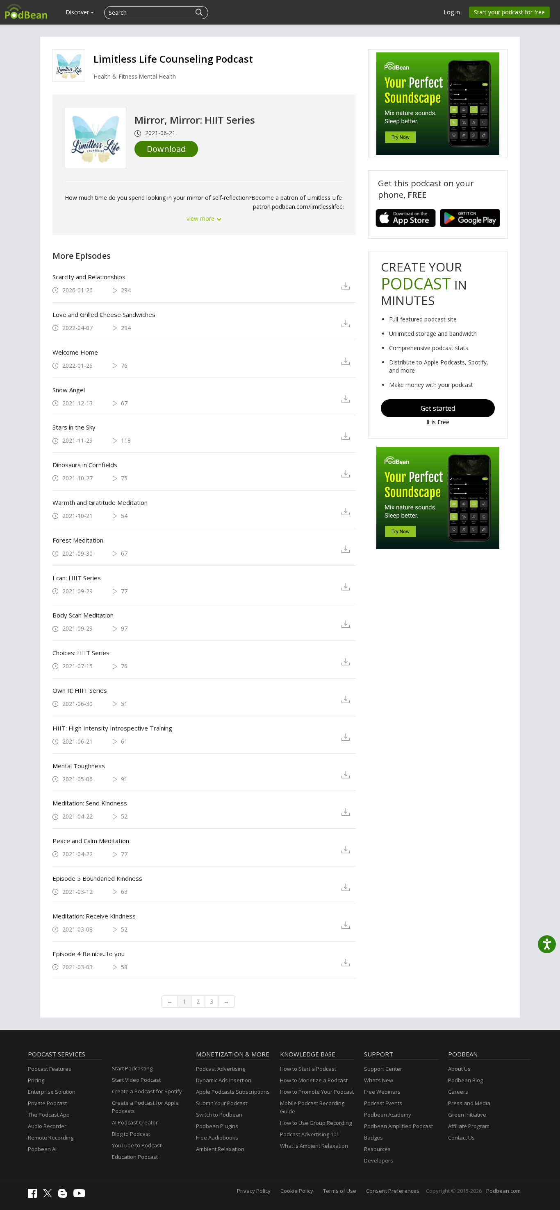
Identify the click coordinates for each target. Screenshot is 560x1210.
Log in (452, 12)
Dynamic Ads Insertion (223, 1080)
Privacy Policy (254, 1190)
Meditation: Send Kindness (89, 803)
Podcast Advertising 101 (309, 1134)
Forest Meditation (77, 540)
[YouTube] (81, 1195)
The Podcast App (49, 1114)
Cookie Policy (296, 1190)
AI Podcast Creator (135, 1122)
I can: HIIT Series (76, 577)
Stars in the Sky (74, 427)
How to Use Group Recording (316, 1122)
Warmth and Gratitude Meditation (100, 502)
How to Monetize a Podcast (314, 1080)
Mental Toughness (78, 765)
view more (201, 218)
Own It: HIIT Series (79, 690)
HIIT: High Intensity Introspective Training (112, 728)
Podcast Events (383, 1103)
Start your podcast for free (509, 12)
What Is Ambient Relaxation (314, 1145)
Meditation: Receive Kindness (94, 916)
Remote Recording (50, 1137)
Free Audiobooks (217, 1137)
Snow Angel (68, 390)
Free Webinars (382, 1091)
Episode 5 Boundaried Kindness (97, 878)
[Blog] (64, 1195)
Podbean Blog (465, 1080)
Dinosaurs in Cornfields (84, 464)
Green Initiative (467, 1114)
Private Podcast (47, 1103)
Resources (377, 1149)
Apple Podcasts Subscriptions (233, 1091)
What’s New (378, 1080)
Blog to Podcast (131, 1134)
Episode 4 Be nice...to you (88, 953)
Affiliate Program (468, 1126)
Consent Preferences (392, 1190)
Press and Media (469, 1103)
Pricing (36, 1080)
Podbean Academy (387, 1114)
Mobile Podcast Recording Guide (312, 1107)
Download (166, 148)
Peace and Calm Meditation (90, 840)
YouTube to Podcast (137, 1145)
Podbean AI (42, 1149)
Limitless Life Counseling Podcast (173, 59)
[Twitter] (49, 1195)
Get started (438, 408)
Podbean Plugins (217, 1126)
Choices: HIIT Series (80, 652)
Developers (378, 1160)
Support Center (383, 1068)
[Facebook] (34, 1195)
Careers (458, 1091)
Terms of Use (339, 1190)
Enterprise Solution (51, 1091)
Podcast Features (49, 1068)
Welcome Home (75, 352)
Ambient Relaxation (220, 1149)
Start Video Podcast (136, 1079)
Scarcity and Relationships (88, 276)
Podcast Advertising (220, 1068)
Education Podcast (135, 1156)
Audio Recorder (47, 1126)
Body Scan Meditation (83, 615)
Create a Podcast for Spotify (147, 1091)
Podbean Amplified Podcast (398, 1126)
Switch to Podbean (219, 1114)
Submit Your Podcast (221, 1103)
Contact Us (461, 1137)
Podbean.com (503, 1190)
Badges (373, 1137)
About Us (459, 1068)
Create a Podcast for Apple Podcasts (145, 1107)
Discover (78, 12)
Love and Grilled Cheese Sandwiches (103, 314)
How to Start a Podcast (308, 1068)
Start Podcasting (132, 1068)
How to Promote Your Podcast (317, 1091)
